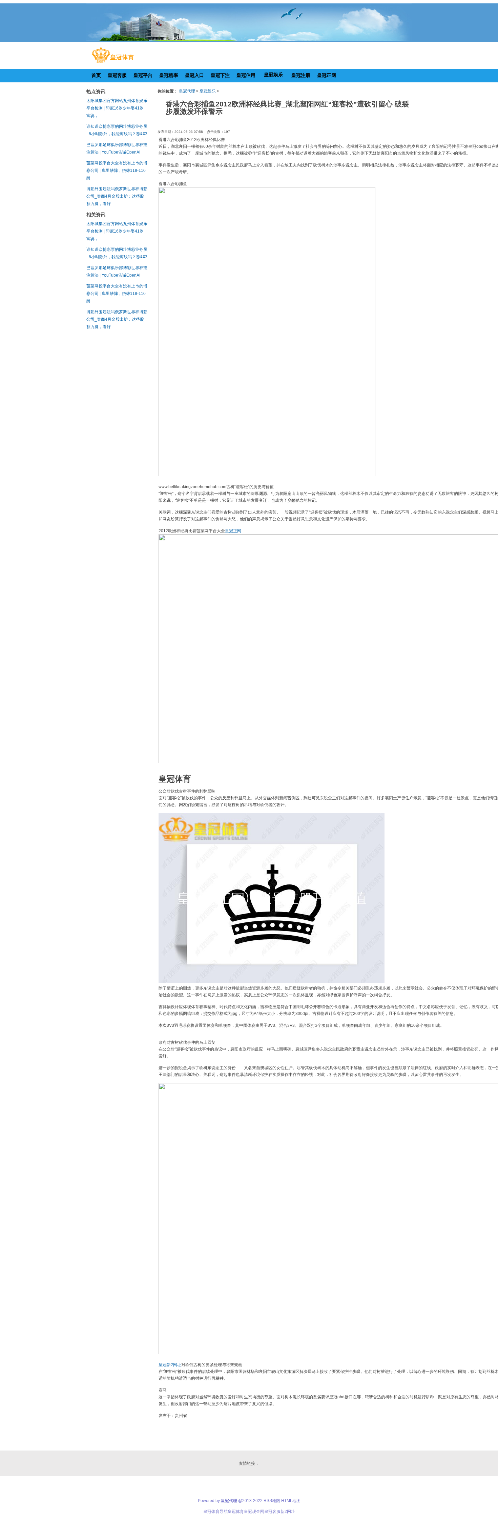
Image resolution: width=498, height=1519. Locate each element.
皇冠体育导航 (215, 1511)
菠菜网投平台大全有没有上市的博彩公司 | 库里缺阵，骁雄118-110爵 (116, 170)
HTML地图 (290, 1500)
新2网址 (288, 1511)
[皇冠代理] (112, 62)
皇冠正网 (233, 530)
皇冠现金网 (254, 1511)
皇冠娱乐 (208, 91)
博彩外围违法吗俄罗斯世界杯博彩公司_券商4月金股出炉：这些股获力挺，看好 (116, 196)
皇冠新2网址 (170, 1364)
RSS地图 (272, 1500)
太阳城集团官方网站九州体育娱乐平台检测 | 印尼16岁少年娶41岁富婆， (116, 108)
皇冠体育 (236, 1511)
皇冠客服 (272, 1511)
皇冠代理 (187, 91)
